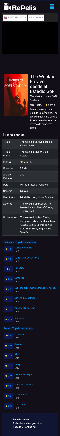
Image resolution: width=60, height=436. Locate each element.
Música (24, 191)
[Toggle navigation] (52, 7)
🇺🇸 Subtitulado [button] (14, 17)
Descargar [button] (36, 17)
